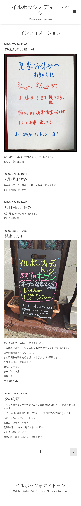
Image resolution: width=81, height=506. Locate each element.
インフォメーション (40, 33)
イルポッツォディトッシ (40, 486)
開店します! (14, 236)
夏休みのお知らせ (20, 50)
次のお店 (12, 399)
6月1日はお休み (18, 208)
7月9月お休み (16, 179)
